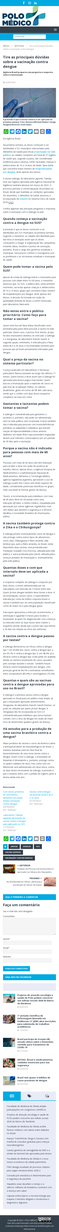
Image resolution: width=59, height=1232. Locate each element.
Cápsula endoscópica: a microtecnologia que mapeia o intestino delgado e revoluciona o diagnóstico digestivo (29, 1199)
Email (5, 947)
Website (7, 956)
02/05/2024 (10, 82)
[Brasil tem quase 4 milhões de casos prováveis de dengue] (9, 1080)
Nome (6, 939)
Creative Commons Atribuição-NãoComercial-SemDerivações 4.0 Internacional (29, 1226)
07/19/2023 (24, 1051)
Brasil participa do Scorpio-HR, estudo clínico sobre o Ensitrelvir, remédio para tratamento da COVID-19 (35, 1043)
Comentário (9, 916)
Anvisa (14, 846)
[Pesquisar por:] (29, 36)
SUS (38, 846)
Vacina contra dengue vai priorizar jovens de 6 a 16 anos (41, 794)
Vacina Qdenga (13, 852)
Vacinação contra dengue (19, 858)
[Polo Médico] (22, 24)
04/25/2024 (24, 1084)
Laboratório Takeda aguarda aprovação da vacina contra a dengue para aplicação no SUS (14, 820)
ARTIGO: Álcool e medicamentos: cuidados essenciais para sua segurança (35, 1062)
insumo (23, 198)
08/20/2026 (24, 1007)
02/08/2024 (24, 1069)
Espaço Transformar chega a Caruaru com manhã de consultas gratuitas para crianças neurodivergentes (28, 1142)
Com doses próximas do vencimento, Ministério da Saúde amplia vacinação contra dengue (13, 797)
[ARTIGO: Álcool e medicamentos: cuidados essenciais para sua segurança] (9, 1063)
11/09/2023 (24, 1030)
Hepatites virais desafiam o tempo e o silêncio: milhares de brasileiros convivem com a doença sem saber (29, 1187)
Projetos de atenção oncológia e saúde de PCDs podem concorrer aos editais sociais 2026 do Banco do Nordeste (35, 999)
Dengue (27, 846)
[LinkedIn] (35, 3)
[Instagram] (29, 3)
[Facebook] (23, 3)
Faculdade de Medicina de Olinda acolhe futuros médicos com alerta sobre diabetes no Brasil (28, 1130)
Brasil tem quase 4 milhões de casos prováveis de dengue (33, 1079)
